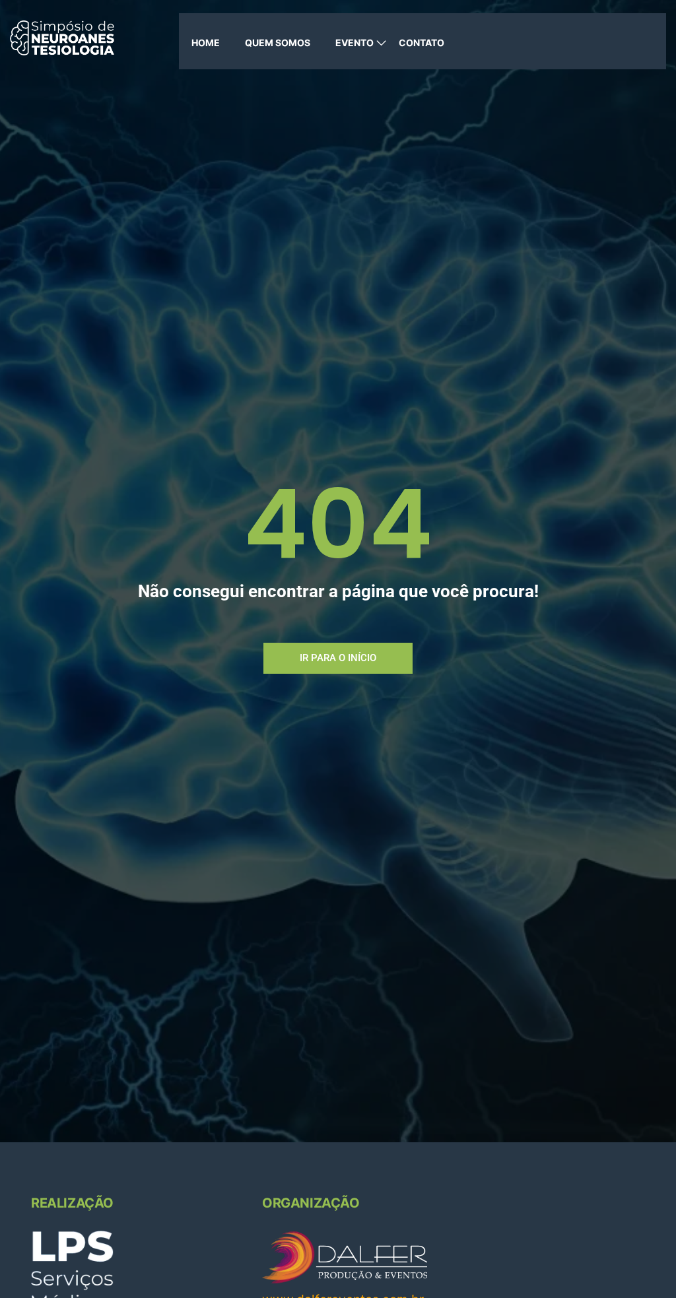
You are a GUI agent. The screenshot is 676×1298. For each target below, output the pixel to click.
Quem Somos (277, 42)
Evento (354, 42)
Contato (421, 42)
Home (205, 42)
